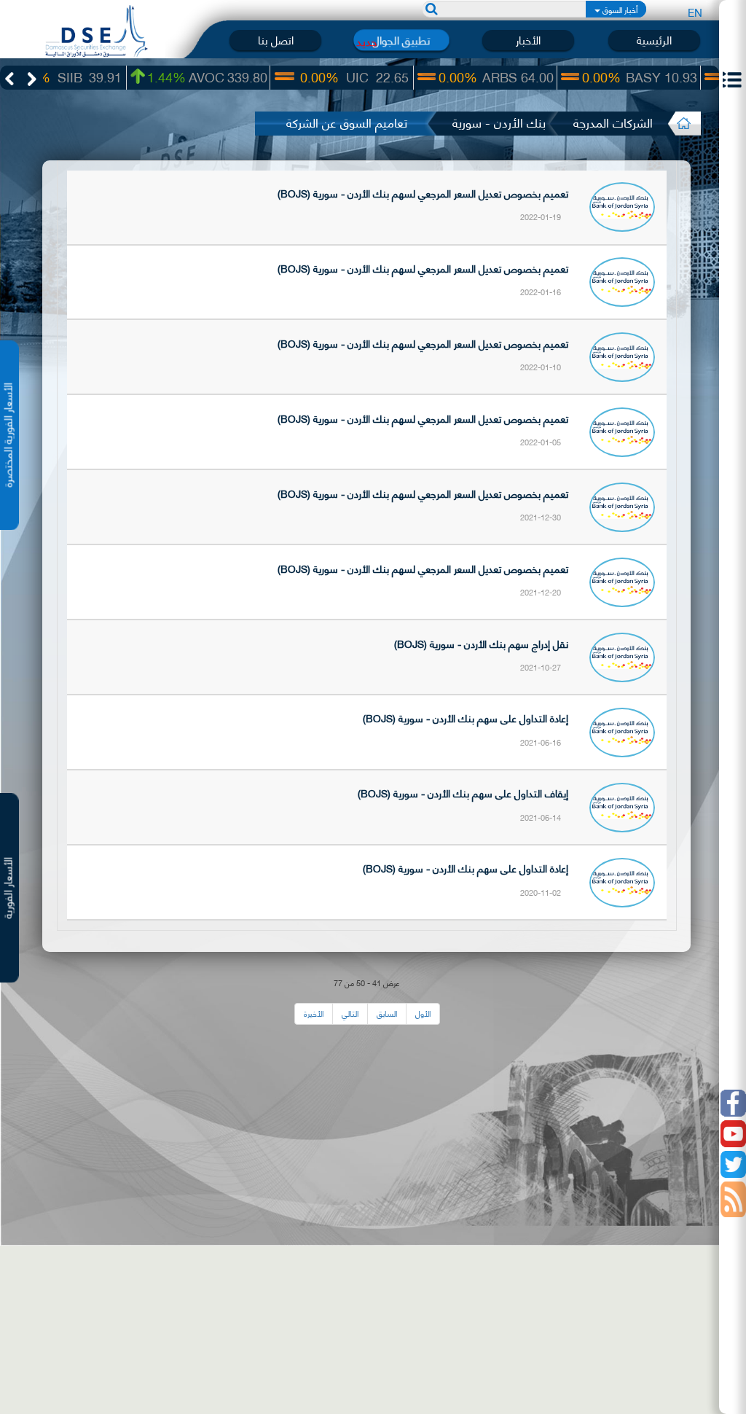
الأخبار (528, 40)
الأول (423, 1013)
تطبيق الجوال (402, 40)
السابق (387, 1013)
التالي (350, 1013)
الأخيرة (313, 1013)
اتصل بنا (276, 40)
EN (695, 11)
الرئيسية (654, 40)
